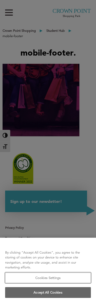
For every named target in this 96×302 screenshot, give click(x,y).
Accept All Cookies (48, 292)
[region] (48, 270)
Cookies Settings (48, 278)
